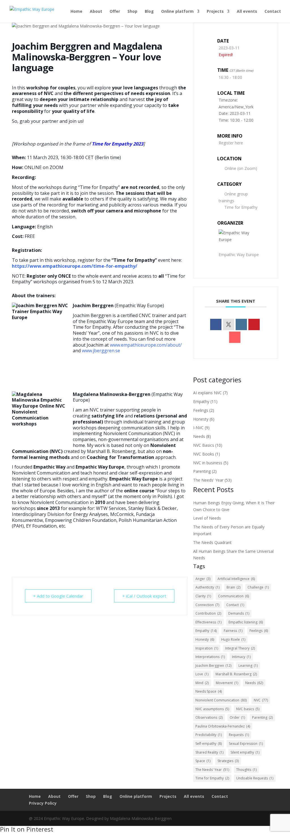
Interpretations (210, 656)
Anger (202, 578)
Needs (199, 436)
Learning (248, 665)
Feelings (200, 410)
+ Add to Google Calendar (58, 596)
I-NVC (198, 427)
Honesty (200, 419)
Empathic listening (246, 622)
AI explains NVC (207, 392)
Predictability (208, 734)
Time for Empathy (240, 207)
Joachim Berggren (213, 665)
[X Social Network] (228, 324)
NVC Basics (203, 445)
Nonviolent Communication (221, 700)
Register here (231, 143)
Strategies (228, 760)
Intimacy (241, 656)
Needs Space (208, 691)
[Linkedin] (241, 324)
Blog (149, 11)
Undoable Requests (254, 778)
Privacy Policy (43, 803)
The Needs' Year (208, 480)
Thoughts (246, 769)
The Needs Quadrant (212, 542)
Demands (238, 613)
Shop (132, 11)
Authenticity (207, 587)
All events (247, 11)
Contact (273, 11)
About (96, 11)
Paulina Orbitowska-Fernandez (222, 726)
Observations (209, 717)
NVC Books (203, 454)
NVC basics (247, 709)
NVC (261, 700)
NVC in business (207, 462)
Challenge (258, 587)
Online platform (177, 11)
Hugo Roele (233, 639)
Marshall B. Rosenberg (236, 674)
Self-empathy (208, 743)
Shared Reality (209, 752)
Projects (215, 11)
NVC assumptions (212, 709)
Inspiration (206, 648)
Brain (233, 587)
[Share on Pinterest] (254, 324)
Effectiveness (208, 622)
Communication (233, 596)
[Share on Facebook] (215, 324)
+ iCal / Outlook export (144, 596)
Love (201, 674)
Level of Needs (207, 518)
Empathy (201, 401)
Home (76, 11)
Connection (207, 604)
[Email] (234, 337)
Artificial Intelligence (236, 578)
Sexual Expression (246, 743)
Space (202, 760)
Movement (227, 682)
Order (237, 717)
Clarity (203, 596)
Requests (239, 734)
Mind (202, 682)
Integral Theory (240, 648)
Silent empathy (245, 752)
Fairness (233, 630)
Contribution (208, 613)
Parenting (202, 471)
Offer (115, 11)
